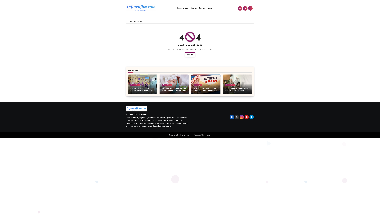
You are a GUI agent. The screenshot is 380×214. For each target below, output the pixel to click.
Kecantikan (135, 85)
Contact (194, 8)
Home (179, 8)
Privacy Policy (205, 8)
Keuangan (198, 85)
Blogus (196, 135)
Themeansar (205, 135)
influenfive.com (136, 114)
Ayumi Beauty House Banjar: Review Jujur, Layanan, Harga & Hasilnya (237, 91)
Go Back (190, 54)
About (186, 8)
